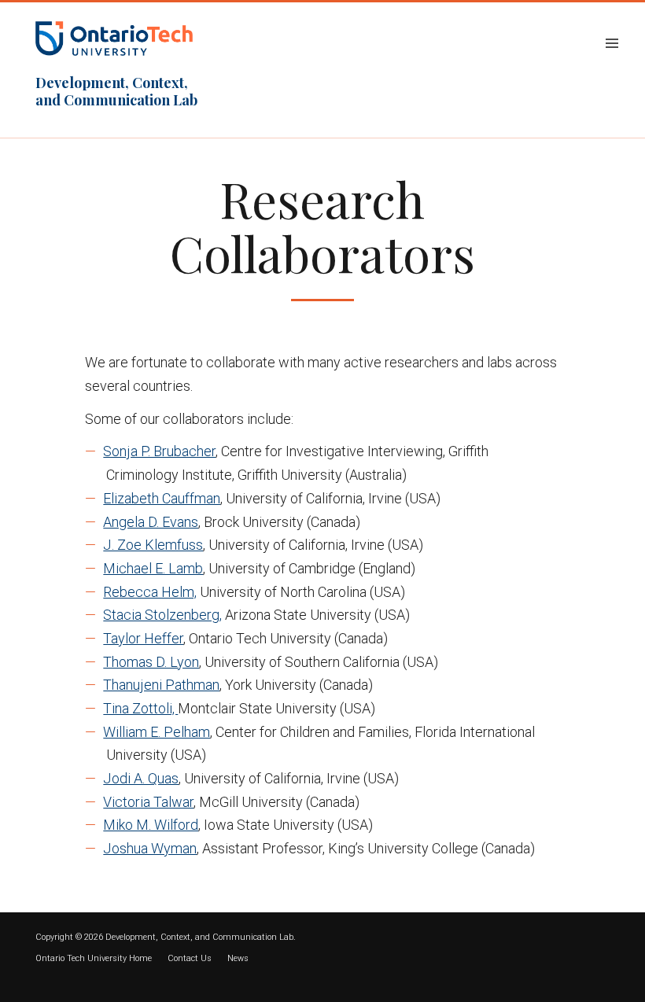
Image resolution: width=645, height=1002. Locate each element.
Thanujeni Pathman (161, 684)
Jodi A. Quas (141, 778)
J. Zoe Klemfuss (153, 544)
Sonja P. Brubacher (159, 451)
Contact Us (190, 958)
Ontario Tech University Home (93, 958)
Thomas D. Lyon (151, 662)
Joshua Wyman (150, 848)
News (238, 958)
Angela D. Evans (150, 522)
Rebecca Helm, (150, 592)
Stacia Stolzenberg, (162, 614)
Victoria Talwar (148, 802)
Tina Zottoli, (140, 708)
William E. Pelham (156, 732)
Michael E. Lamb (153, 568)
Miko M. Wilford (150, 824)
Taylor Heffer (143, 638)
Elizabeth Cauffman (161, 498)
